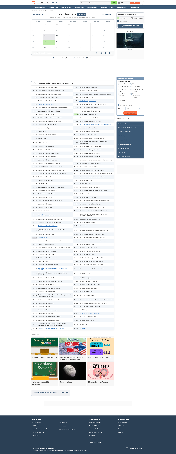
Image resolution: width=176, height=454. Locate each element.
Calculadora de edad (124, 148)
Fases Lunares (123, 21)
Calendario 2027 (66, 7)
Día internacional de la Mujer (137, 95)
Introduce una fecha (126, 105)
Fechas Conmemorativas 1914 (127, 127)
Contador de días (123, 140)
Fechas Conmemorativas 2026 (40, 429)
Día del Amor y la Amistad (137, 90)
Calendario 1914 (43, 10)
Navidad (122, 84)
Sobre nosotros (122, 422)
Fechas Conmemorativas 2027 (67, 429)
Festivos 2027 (79, 7)
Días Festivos (123, 18)
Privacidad (121, 425)
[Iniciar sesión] (142, 2)
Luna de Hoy (121, 136)
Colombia (53, 3)
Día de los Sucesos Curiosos (46, 215)
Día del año (121, 152)
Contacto (120, 429)
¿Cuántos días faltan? (125, 78)
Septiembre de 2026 (107, 7)
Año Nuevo (135, 84)
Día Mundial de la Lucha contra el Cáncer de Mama (95, 124)
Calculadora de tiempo (125, 144)
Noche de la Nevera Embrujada (89, 313)
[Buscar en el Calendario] (114, 2)
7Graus (42, 448)
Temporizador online (124, 156)
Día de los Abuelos (123, 90)
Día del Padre (136, 86)
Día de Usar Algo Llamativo (87, 101)
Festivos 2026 (53, 7)
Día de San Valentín (123, 95)
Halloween (82, 328)
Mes (128, 108)
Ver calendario (135, 3)
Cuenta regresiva (94, 425)
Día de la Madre (124, 86)
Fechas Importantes (138, 18)
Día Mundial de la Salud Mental (47, 226)
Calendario (34, 10)
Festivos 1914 (122, 123)
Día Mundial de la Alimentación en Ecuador (51, 328)
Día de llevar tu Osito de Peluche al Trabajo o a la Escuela (53, 268)
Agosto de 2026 (92, 7)
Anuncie (120, 432)
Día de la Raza (42, 237)
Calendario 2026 (40, 7)
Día (119, 108)
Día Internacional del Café (46, 104)
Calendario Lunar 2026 (125, 132)
